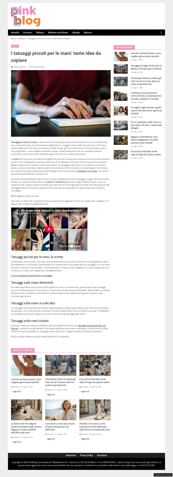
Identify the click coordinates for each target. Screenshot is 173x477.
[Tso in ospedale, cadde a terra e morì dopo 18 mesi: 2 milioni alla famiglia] (121, 125)
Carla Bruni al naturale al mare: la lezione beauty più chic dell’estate (60, 426)
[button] (161, 32)
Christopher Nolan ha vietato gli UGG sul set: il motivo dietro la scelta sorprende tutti (60, 382)
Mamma (88, 32)
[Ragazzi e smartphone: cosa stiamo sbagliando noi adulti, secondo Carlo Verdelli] (121, 140)
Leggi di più (16, 391)
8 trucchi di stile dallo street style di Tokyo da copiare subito (94, 381)
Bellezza (40, 32)
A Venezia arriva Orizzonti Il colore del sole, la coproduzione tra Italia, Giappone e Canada (146, 95)
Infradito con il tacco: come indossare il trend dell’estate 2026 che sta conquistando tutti (94, 426)
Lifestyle (76, 32)
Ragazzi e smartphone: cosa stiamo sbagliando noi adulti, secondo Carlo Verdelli (144, 139)
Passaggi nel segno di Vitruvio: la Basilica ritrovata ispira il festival (146, 67)
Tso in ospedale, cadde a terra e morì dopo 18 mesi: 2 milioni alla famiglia (146, 125)
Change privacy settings (163, 475)
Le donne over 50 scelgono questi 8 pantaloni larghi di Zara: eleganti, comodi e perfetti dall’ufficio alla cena (26, 428)
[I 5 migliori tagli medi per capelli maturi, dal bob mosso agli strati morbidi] (121, 110)
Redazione (71, 455)
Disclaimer (102, 455)
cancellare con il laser (87, 171)
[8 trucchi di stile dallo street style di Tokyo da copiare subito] (95, 365)
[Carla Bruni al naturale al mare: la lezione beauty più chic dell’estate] (60, 409)
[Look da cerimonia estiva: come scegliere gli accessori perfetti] (26, 365)
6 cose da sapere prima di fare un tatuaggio (32, 275)
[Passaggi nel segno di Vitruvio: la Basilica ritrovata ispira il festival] (121, 69)
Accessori (27, 32)
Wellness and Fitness (58, 32)
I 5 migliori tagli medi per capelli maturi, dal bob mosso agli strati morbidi (146, 110)
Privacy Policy (86, 455)
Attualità (15, 32)
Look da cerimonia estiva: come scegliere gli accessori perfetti (26, 381)
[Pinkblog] (25, 16)
